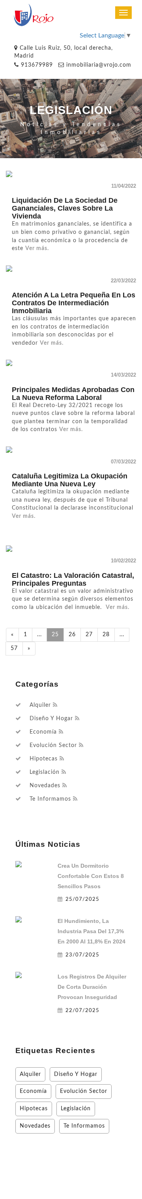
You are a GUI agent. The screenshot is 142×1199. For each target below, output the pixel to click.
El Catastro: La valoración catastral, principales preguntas (73, 579)
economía (43, 732)
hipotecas (44, 759)
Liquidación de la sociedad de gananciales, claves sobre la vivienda (65, 208)
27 (89, 634)
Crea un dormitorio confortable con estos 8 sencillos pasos (91, 876)
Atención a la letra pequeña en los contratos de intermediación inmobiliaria (73, 303)
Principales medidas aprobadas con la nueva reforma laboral (73, 394)
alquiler (40, 705)
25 (55, 634)
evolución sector (53, 745)
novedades (45, 785)
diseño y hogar (51, 718)
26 (72, 634)
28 (106, 634)
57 (14, 648)
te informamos (50, 799)
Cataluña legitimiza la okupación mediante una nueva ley (69, 480)
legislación (45, 772)
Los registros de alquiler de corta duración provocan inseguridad (92, 986)
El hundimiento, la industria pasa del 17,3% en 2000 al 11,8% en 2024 (91, 931)
